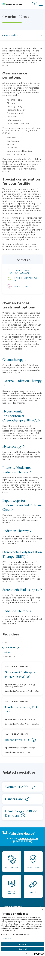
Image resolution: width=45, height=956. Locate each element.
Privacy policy (6, 938)
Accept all (22, 944)
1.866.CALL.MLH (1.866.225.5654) (25, 840)
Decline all (23, 949)
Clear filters (6, 652)
